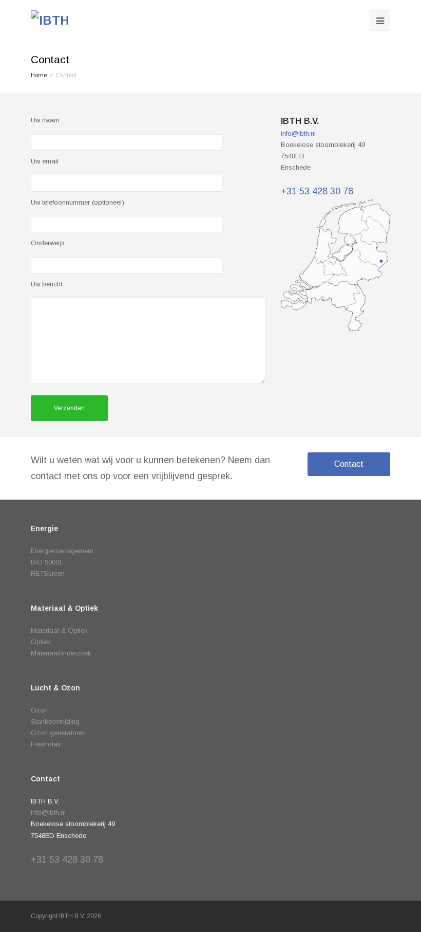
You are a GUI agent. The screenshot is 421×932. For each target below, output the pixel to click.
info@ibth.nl (298, 133)
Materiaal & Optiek (59, 630)
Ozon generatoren (58, 733)
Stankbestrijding (55, 721)
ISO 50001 (47, 562)
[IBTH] (50, 20)
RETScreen (48, 573)
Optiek (41, 642)
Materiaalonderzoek (61, 653)
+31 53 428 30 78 (317, 191)
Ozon (39, 710)
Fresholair (46, 744)
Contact (348, 464)
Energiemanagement (62, 551)
